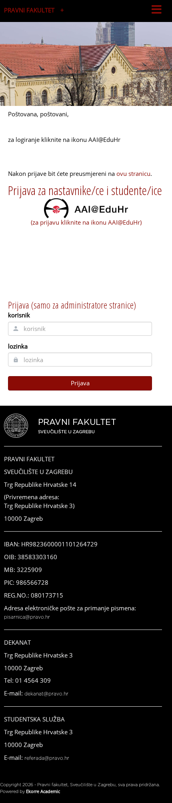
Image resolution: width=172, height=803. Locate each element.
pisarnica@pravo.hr (27, 617)
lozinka (18, 346)
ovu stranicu (133, 173)
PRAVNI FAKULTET (29, 10)
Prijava (80, 383)
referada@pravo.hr (46, 758)
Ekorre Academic (43, 791)
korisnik (19, 315)
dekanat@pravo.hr (46, 693)
